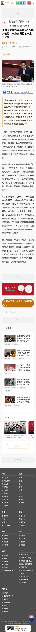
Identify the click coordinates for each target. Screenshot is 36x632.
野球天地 (22, 539)
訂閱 (25, 92)
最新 (12, 3)
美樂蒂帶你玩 (23, 580)
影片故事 (5, 561)
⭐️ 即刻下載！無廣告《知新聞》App (18, 303)
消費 (20, 490)
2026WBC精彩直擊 (26, 570)
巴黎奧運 (22, 545)
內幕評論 (22, 522)
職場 (20, 496)
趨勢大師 (5, 499)
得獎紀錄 (5, 599)
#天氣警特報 (21, 388)
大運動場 (22, 542)
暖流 (3, 522)
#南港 (13, 388)
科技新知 (5, 493)
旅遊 (20, 481)
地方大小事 (6, 525)
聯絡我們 (5, 605)
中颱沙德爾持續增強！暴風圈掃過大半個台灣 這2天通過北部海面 (19, 23)
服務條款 (5, 612)
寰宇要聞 (5, 536)
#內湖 (7, 388)
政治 (4, 43)
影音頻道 (5, 555)
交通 (20, 478)
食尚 (20, 484)
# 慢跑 (6, 312)
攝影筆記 (5, 568)
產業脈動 (5, 487)
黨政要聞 (22, 516)
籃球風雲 (22, 536)
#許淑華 (15, 344)
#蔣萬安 (7, 344)
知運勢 (21, 503)
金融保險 (5, 490)
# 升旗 (14, 312)
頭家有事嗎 (23, 583)
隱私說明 (5, 608)
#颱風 (14, 358)
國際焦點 (5, 496)
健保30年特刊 (24, 576)
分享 (4, 92)
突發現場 (5, 516)
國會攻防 (22, 519)
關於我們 (5, 593)
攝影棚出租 (6, 602)
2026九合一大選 (25, 558)
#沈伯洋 (7, 373)
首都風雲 (22, 525)
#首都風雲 (6, 54)
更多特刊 (18, 446)
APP (31, 92)
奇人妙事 (5, 545)
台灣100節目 (23, 555)
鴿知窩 (4, 558)
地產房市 (5, 506)
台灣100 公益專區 (25, 561)
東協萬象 (5, 542)
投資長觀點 (6, 481)
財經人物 (5, 484)
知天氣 (21, 499)
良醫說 (21, 573)
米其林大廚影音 (7, 571)
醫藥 (20, 487)
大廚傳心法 (23, 567)
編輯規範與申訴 (7, 596)
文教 (20, 493)
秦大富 (14, 43)
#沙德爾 (21, 358)
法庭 (3, 519)
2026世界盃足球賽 (25, 564)
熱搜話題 (5, 539)
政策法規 (5, 503)
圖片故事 (5, 565)
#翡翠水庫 (8, 405)
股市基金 (5, 478)
